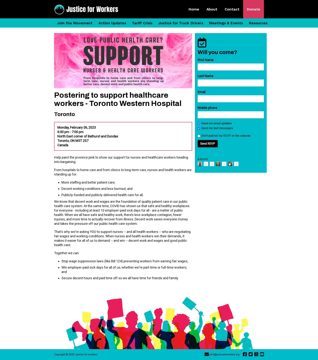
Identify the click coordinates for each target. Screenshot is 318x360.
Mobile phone (207, 108)
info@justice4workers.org (224, 354)
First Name (206, 60)
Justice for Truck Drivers (180, 23)
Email (202, 92)
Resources (258, 23)
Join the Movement (75, 23)
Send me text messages (217, 128)
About (211, 9)
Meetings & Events (226, 23)
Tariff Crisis (142, 23)
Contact (232, 9)
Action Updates (112, 23)
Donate (253, 9)
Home (193, 9)
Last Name (205, 76)
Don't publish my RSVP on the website (226, 135)
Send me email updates (216, 123)
